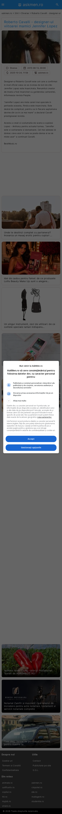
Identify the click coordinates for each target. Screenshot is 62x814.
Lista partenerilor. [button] (44, 417)
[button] (31, 401)
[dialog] (31, 407)
